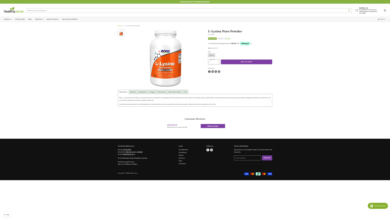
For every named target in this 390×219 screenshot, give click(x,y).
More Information (174, 92)
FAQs (180, 161)
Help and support (69, 19)
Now (212, 35)
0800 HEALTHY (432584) (134, 152)
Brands (181, 155)
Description (123, 92)
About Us (182, 158)
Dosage (152, 92)
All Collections (183, 150)
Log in (382, 19)
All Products (183, 152)
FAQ (185, 92)
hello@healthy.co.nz (128, 154)
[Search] (349, 10)
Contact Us (182, 164)
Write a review (212, 126)
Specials (39, 19)
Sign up (267, 158)
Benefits (133, 92)
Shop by (7, 19)
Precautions (161, 92)
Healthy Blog (52, 19)
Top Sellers (20, 19)
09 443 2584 (127, 150)
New (30, 19)
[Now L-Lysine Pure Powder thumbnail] (121, 33)
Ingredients (143, 92)
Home (120, 26)
